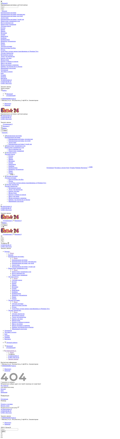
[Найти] (2, 9)
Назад (12, 253)
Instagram (7, 105)
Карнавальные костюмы (19, 260)
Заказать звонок (13, 359)
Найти (3, 431)
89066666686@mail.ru (9, 98)
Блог (2, 390)
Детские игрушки (17, 303)
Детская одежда (17, 280)
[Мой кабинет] (1, 236)
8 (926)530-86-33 (6, 80)
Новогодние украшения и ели (21, 271)
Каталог (10, 255)
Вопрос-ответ (5, 406)
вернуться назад (9, 387)
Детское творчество (18, 314)
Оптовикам (4, 399)
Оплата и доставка (7, 404)
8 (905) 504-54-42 (6, 83)
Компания (4, 392)
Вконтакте (7, 103)
